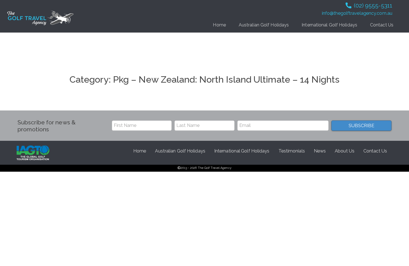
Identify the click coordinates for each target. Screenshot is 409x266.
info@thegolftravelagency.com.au (357, 13)
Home (219, 25)
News (320, 151)
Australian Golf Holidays (264, 25)
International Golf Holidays (329, 25)
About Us (344, 151)
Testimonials (292, 151)
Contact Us (381, 25)
